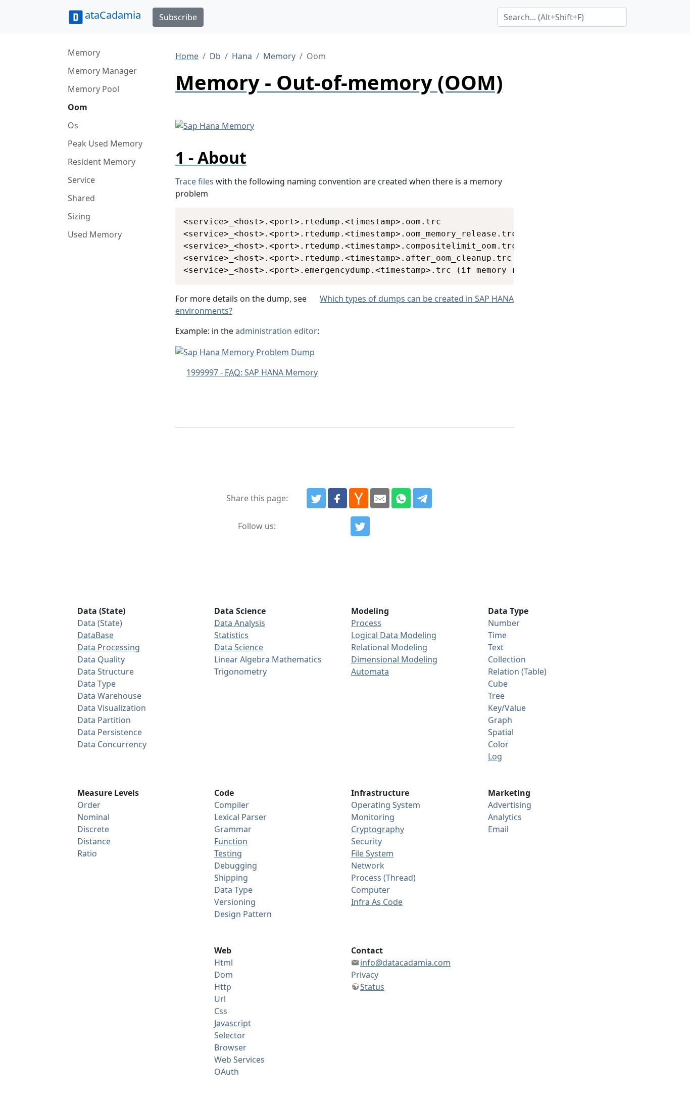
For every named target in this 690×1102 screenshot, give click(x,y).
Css (220, 1011)
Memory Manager (102, 70)
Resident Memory (101, 161)
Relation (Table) (517, 671)
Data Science (238, 647)
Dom (223, 974)
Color (498, 744)
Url (220, 998)
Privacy (364, 974)
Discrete (93, 829)
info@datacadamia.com (405, 962)
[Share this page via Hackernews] (358, 498)
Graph (500, 720)
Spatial (501, 732)
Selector (229, 1035)
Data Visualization (111, 707)
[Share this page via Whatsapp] (401, 498)
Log (495, 756)
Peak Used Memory (105, 143)
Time (497, 635)
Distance (94, 841)
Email (498, 829)
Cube (498, 683)
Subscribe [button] (178, 17)
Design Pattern (243, 914)
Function (231, 841)
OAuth (226, 1071)
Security (366, 841)
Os (73, 125)
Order (89, 804)
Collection (507, 659)
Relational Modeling (389, 647)
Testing (228, 853)
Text (496, 647)
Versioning (235, 901)
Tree (496, 695)
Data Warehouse (109, 695)
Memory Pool (93, 88)
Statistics (231, 635)
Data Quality (101, 659)
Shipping (231, 877)
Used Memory (95, 234)
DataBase (95, 635)
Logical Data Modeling (393, 635)
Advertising (509, 804)
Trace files (194, 181)
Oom (77, 107)
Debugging (235, 865)
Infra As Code (377, 901)
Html (223, 962)
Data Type (96, 683)
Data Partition (104, 720)
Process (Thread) (383, 877)
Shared (81, 198)
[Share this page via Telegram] (422, 498)
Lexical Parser (240, 817)
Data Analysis (239, 623)
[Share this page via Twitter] (316, 498)
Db (215, 56)
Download (493, 216)
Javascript (232, 1023)
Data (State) (99, 623)
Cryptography (377, 829)
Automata (370, 671)
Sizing (79, 216)
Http (222, 986)
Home (187, 56)
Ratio (87, 853)
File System (372, 853)
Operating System (385, 804)
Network (367, 865)
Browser (230, 1047)
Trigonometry (240, 671)
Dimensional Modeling (394, 659)
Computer (370, 889)
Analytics (505, 817)
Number (504, 623)
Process (366, 623)
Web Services (239, 1059)
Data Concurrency (111, 744)
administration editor (276, 331)
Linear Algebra (242, 659)
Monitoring (373, 817)
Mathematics (297, 659)
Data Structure (105, 671)
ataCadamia (113, 15)
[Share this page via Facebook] (337, 498)
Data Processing (108, 647)
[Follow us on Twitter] (360, 526)
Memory (84, 52)
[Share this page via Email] (379, 498)
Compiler (231, 804)
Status (372, 986)
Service (81, 179)
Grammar (233, 829)
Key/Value (507, 707)
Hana (242, 56)
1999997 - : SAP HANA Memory (252, 372)
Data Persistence (109, 732)
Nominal (93, 817)
